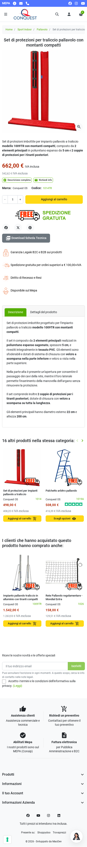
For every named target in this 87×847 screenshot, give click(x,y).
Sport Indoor (25, 29)
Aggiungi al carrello (54, 199)
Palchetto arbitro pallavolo (61, 490)
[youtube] (83, 3)
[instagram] (76, 3)
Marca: (6, 188)
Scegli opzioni (65, 519)
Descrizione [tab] (15, 312)
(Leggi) (17, 685)
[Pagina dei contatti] (14, 3)
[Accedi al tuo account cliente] (69, 14)
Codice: (36, 188)
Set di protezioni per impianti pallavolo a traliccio (20, 492)
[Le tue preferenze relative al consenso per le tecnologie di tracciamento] (7, 840)
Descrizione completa (17, 180)
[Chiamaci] (27, 3)
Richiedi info (43, 180)
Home (8, 29)
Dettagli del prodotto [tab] (43, 312)
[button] (57, 14)
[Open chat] (76, 836)
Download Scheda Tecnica (26, 238)
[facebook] (70, 3)
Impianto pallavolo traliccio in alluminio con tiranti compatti (20, 597)
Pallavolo (42, 29)
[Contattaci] (21, 3)
